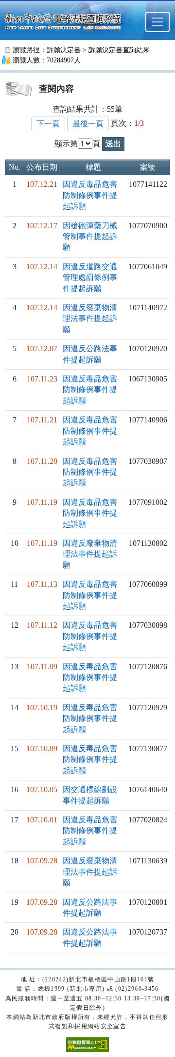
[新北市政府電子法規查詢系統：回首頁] (66, 20)
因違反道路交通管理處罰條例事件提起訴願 (90, 277)
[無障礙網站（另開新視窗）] (87, 1044)
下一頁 (48, 124)
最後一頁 (88, 124)
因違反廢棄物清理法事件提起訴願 (90, 318)
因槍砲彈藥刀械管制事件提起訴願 (90, 236)
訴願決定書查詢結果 (119, 50)
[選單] (157, 22)
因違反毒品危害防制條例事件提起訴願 (90, 195)
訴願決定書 (64, 50)
